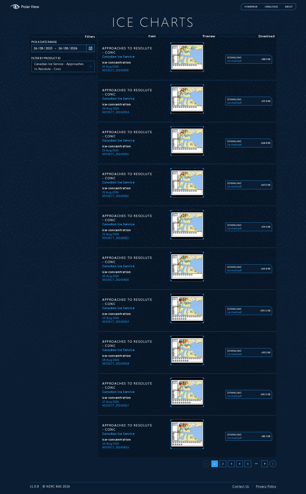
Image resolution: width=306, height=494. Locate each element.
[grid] (63, 66)
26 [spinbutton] (35, 48)
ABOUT (288, 6)
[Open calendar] (90, 48)
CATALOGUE (271, 6)
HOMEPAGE (251, 6)
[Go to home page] (24, 6)
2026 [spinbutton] (73, 48)
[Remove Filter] (91, 66)
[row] (63, 66)
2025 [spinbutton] (49, 48)
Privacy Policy (266, 486)
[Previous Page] (273, 463)
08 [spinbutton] (41, 48)
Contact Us (240, 486)
